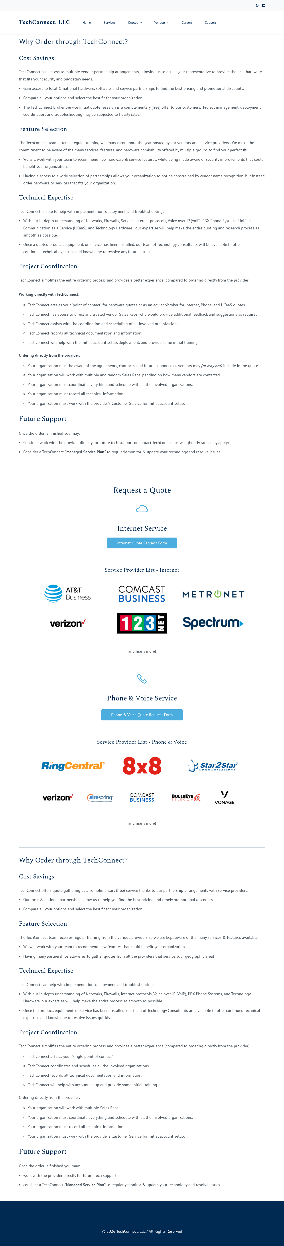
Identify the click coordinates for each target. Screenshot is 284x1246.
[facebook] (257, 6)
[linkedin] (263, 6)
